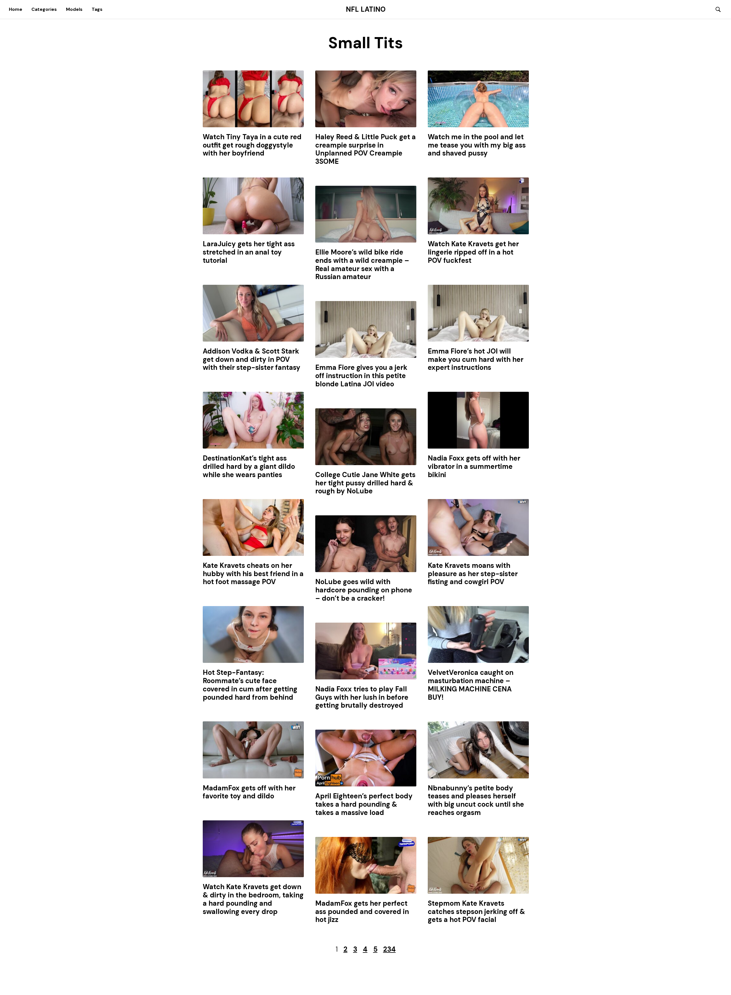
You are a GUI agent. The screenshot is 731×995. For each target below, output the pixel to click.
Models (74, 9)
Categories (44, 9)
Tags (97, 9)
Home (15, 9)
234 (389, 949)
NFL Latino (365, 9)
